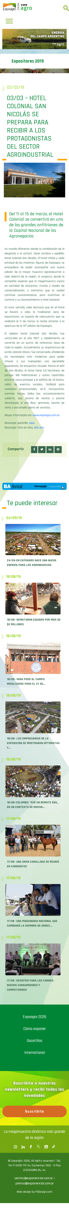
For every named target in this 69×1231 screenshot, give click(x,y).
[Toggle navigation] (9, 21)
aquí (31, 489)
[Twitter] (38, 1213)
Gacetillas (34, 1107)
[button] (34, 516)
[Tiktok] (54, 1213)
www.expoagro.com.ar (46, 482)
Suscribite (34, 1177)
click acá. (39, 494)
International (34, 1119)
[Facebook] (15, 1213)
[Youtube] (46, 1213)
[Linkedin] (23, 1213)
